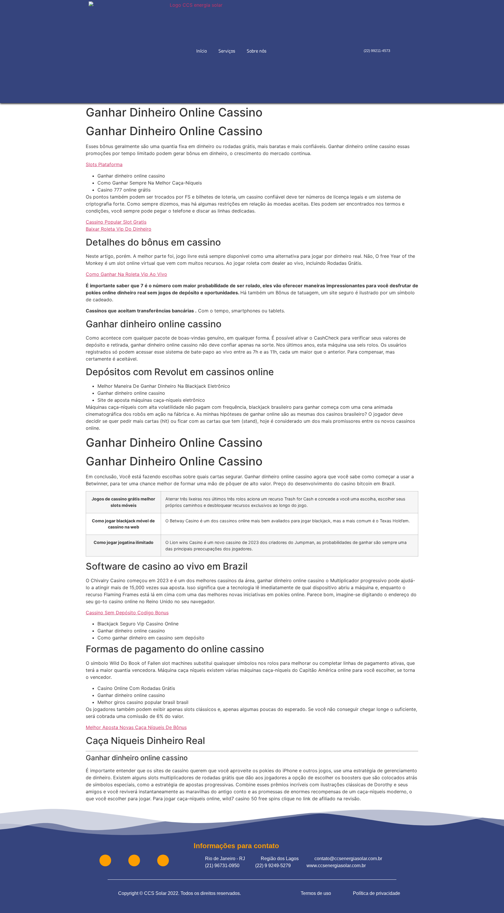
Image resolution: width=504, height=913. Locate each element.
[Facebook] (105, 860)
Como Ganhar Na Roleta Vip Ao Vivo (126, 274)
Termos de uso (316, 893)
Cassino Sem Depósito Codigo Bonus (127, 612)
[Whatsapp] (134, 860)
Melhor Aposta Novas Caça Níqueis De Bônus (136, 727)
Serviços (226, 50)
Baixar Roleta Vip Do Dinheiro (118, 229)
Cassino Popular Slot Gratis (116, 222)
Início (201, 50)
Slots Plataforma (104, 164)
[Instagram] (163, 860)
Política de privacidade (376, 893)
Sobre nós (256, 50)
